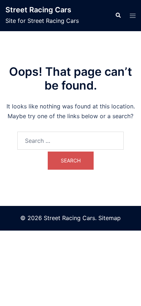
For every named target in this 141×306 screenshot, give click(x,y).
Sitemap (109, 218)
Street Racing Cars (38, 9)
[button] (118, 15)
